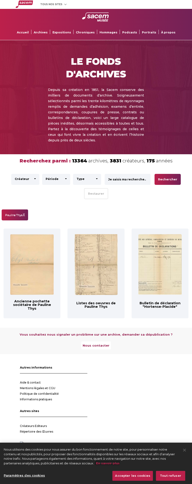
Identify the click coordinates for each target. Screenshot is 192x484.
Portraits (149, 32)
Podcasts (129, 32)
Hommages (108, 32)
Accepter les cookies (132, 475)
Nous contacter (96, 345)
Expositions (61, 32)
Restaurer (96, 193)
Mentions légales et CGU (37, 388)
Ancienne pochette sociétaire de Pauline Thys (32, 305)
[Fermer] (184, 450)
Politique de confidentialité (39, 393)
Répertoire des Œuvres (36, 431)
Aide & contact (30, 382)
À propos (168, 32)
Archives (41, 32)
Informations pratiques (36, 399)
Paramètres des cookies (24, 475)
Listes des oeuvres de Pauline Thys (96, 305)
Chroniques (85, 32)
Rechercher (167, 179)
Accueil (23, 32)
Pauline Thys (15, 215)
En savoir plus (107, 463)
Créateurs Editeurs (33, 426)
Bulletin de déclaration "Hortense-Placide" (160, 305)
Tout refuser (170, 475)
